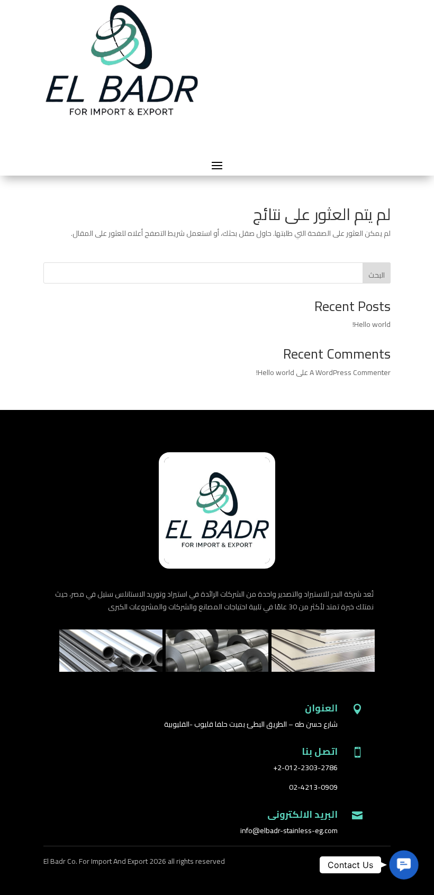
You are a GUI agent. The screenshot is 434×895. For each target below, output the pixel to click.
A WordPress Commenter (350, 372)
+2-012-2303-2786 (305, 767)
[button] (403, 865)
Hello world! (371, 324)
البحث (376, 275)
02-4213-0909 (313, 787)
